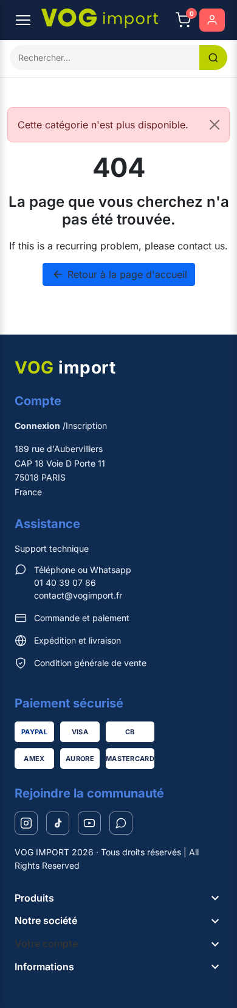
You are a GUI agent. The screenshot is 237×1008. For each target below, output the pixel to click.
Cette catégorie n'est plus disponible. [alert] (103, 125)
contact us (201, 246)
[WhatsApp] (120, 823)
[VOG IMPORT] (99, 18)
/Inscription (61, 425)
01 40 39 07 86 (65, 582)
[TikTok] (57, 823)
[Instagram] (26, 823)
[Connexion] (212, 20)
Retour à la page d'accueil (119, 274)
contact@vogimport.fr (78, 595)
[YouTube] (89, 823)
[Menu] (23, 20)
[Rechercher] (213, 57)
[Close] (214, 125)
